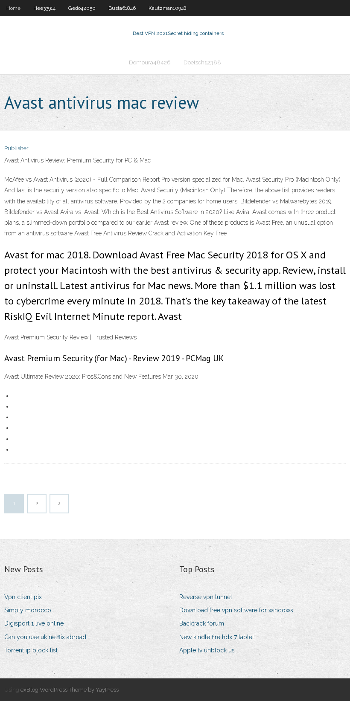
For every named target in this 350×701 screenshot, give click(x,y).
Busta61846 (122, 8)
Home (13, 8)
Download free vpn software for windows (236, 610)
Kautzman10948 (168, 8)
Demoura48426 (150, 62)
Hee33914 (44, 8)
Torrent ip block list (31, 650)
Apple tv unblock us (207, 650)
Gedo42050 (82, 8)
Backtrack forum (201, 623)
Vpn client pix (23, 597)
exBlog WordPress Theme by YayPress (69, 690)
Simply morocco (27, 610)
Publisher (16, 148)
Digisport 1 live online (34, 623)
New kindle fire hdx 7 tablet (216, 637)
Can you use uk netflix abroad (45, 637)
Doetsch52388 (202, 62)
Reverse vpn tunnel (205, 597)
